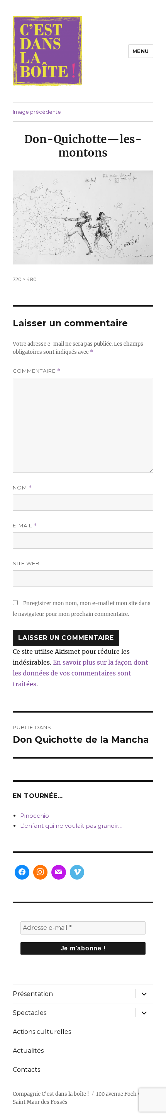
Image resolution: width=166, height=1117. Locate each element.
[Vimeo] (77, 872)
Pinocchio (34, 815)
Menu (140, 51)
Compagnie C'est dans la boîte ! (51, 1094)
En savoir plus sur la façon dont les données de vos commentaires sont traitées (80, 673)
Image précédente (37, 112)
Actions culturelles (42, 1031)
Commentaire (37, 371)
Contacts (26, 1069)
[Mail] (58, 872)
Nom (22, 487)
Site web (26, 563)
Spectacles (29, 1012)
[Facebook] (22, 872)
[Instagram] (40, 872)
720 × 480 (25, 279)
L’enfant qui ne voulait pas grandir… (71, 825)
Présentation (33, 994)
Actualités (28, 1050)
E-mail (25, 525)
